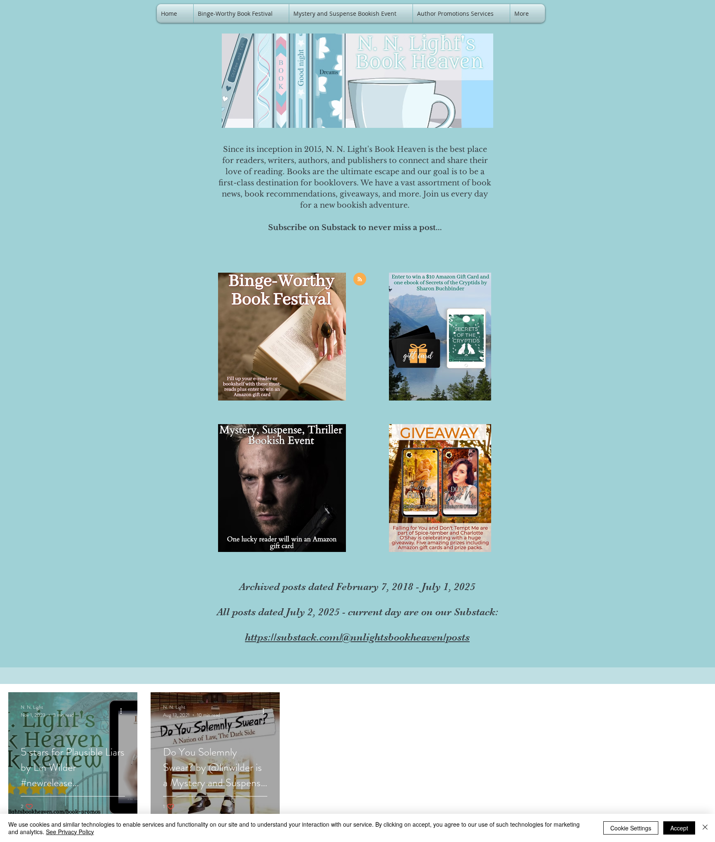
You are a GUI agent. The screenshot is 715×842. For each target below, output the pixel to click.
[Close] (705, 827)
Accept (679, 828)
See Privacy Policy (70, 832)
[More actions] (124, 711)
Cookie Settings (630, 828)
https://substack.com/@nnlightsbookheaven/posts (357, 637)
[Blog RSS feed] (359, 279)
